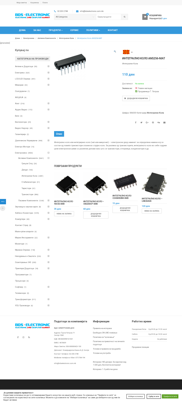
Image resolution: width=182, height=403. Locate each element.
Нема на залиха (64, 214)
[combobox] (108, 17)
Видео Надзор (22, 128)
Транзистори (27, 194)
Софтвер (19, 287)
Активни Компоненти (47, 38)
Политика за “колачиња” (104, 337)
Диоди (25, 170)
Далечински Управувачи (26, 140)
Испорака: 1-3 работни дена (105, 369)
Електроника (28, 38)
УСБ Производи (22, 305)
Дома (22, 30)
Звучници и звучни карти (26, 207)
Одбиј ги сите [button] (154, 396)
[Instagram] (23, 337)
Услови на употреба (102, 353)
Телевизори (20, 293)
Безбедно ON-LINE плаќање (105, 333)
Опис (59, 133)
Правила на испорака (102, 328)
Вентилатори (21, 122)
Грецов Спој (27, 163)
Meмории (19, 85)
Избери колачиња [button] (135, 396)
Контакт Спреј (21, 225)
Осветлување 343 (23, 262)
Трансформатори (23, 299)
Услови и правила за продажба (107, 349)
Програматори (21, 274)
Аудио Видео (21, 109)
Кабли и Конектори (24, 213)
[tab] (59, 134)
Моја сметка (22, 3)
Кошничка (35, 3)
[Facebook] (18, 337)
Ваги (17, 116)
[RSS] (29, 337)
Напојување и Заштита (25, 256)
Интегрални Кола (66, 38)
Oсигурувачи (21, 91)
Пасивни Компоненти (28, 200)
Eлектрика (20, 72)
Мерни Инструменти (24, 237)
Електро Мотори (22, 146)
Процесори (20, 281)
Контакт (113, 30)
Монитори (19, 244)
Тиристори (26, 188)
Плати (45, 3)
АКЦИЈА (19, 97)
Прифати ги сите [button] (170, 396)
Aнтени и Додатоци (24, 66)
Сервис (74, 30)
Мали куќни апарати (24, 231)
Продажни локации (140, 347)
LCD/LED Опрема (22, 79)
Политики (92, 30)
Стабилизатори (29, 182)
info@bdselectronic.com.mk (65, 363)
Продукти (55, 30)
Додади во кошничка (137, 98)
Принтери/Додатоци (24, 268)
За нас (37, 30)
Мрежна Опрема (22, 250)
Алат (17, 103)
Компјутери (20, 219)
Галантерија (20, 134)
